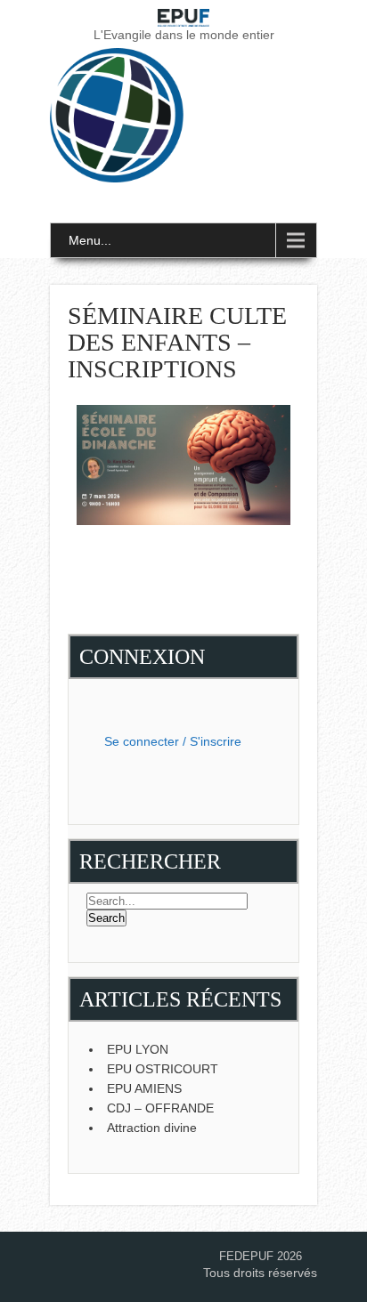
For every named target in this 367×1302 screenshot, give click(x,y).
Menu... (90, 240)
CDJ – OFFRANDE (160, 1108)
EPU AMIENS (144, 1088)
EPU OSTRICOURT (162, 1069)
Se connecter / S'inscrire (172, 741)
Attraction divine (152, 1127)
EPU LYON (137, 1049)
